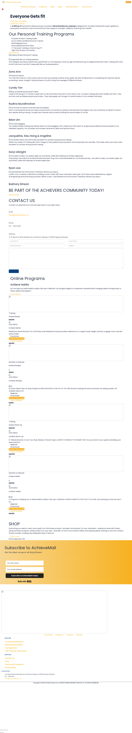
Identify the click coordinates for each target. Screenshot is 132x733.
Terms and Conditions (14, 664)
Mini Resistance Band (14, 645)
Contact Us (9, 658)
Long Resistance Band (14, 642)
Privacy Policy (10, 667)
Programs (43, 7)
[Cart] (2, 10)
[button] (28, 6)
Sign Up (14, 725)
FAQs (7, 661)
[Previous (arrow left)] (1, 732)
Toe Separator (11, 648)
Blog (60, 7)
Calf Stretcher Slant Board (16, 651)
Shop (52, 7)
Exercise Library (72, 7)
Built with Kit (25, 581)
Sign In (19, 725)
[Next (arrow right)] (3, 732)
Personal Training (28, 7)
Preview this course (16, 338)
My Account (87, 7)
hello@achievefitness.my (19, 215)
